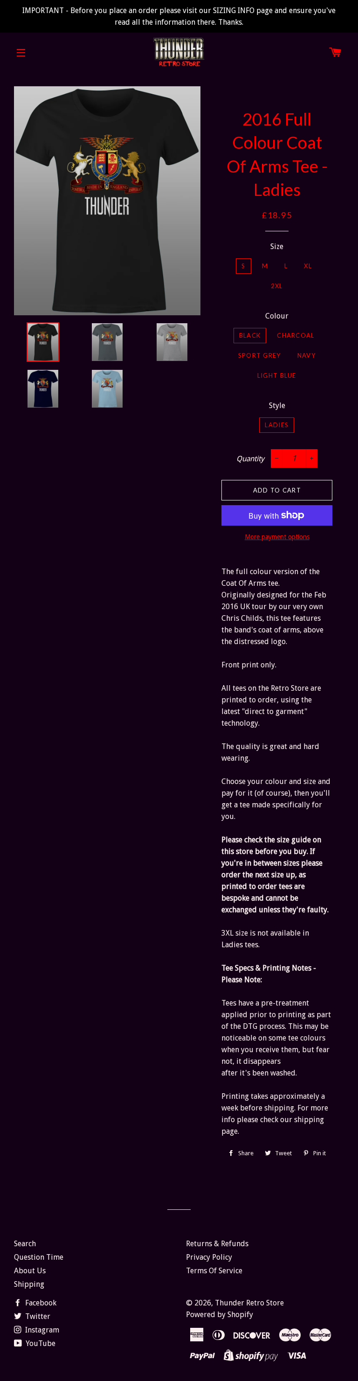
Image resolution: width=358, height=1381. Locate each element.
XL (308, 266)
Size (276, 246)
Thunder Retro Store (249, 1302)
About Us (30, 1270)
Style (277, 405)
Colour (277, 316)
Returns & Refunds (217, 1243)
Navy (306, 355)
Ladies (277, 425)
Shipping (29, 1284)
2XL (277, 286)
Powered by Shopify (219, 1314)
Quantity (250, 458)
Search (25, 1243)
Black (250, 335)
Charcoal (295, 335)
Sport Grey (259, 355)
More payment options (277, 537)
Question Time (38, 1257)
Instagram (41, 1329)
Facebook (39, 1302)
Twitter (36, 1316)
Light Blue (276, 375)
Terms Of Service (214, 1270)
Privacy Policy (209, 1257)
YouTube (39, 1343)
